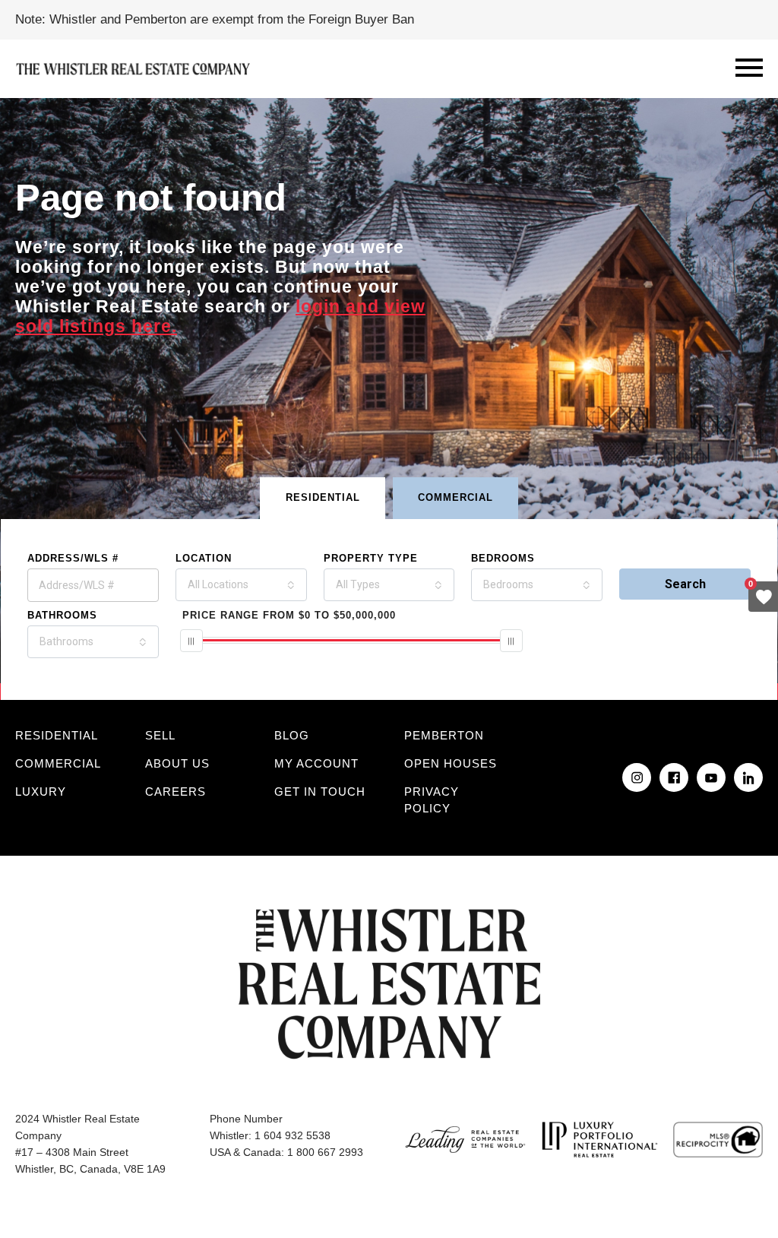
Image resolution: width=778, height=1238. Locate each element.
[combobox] (241, 584)
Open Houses (450, 763)
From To (289, 615)
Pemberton (444, 735)
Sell (160, 735)
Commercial (58, 763)
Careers (175, 791)
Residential (56, 735)
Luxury (40, 791)
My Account (316, 763)
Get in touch (319, 791)
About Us (177, 763)
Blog (291, 735)
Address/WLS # (73, 558)
